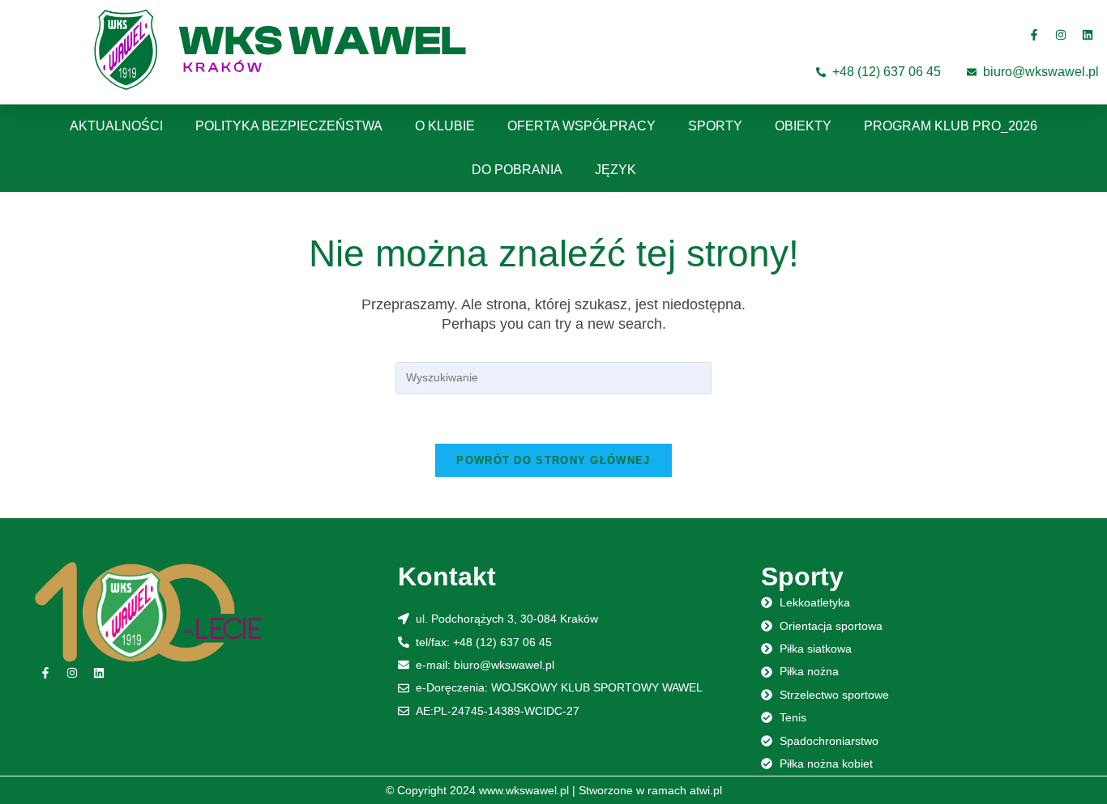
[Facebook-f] (1034, 34)
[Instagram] (1060, 34)
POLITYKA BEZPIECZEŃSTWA (289, 126)
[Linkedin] (1087, 34)
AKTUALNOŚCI (116, 126)
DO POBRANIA (517, 170)
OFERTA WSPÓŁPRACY (581, 126)
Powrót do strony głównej (553, 460)
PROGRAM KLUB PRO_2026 (950, 126)
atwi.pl (706, 790)
